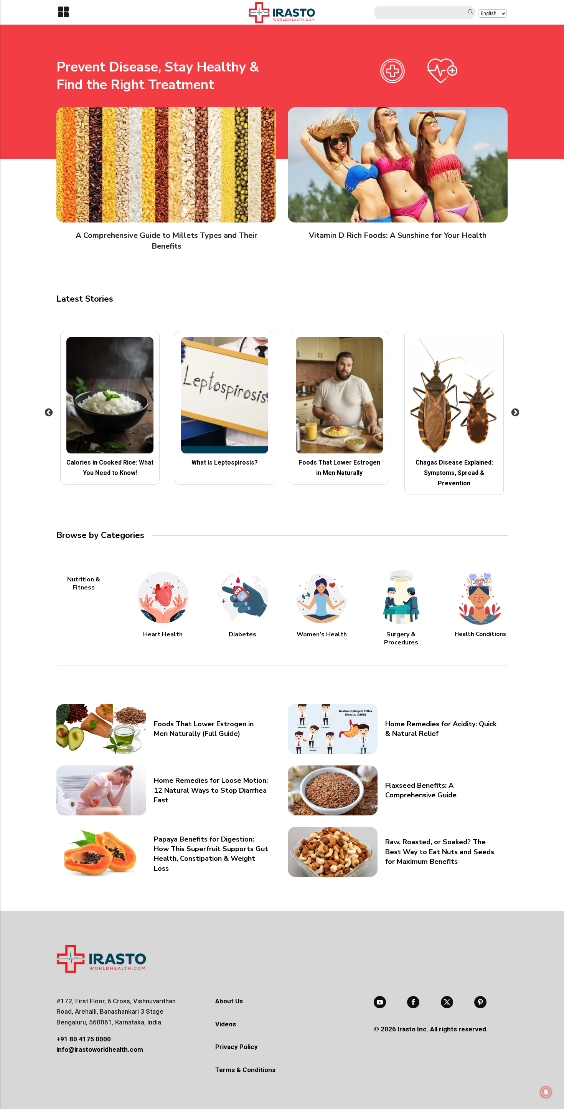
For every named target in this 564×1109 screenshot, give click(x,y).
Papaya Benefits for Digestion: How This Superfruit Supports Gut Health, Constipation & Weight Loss (211, 854)
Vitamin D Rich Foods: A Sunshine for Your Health (397, 235)
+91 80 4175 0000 (83, 1039)
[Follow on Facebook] (413, 1002)
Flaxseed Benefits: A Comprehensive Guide (421, 790)
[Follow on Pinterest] (480, 1002)
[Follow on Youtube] (380, 1002)
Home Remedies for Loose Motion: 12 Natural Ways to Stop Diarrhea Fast (211, 790)
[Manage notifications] (546, 1092)
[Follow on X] (447, 1002)
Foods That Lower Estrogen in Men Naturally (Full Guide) (204, 728)
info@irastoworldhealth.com (99, 1049)
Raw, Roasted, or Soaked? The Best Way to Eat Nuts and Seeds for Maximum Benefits (439, 851)
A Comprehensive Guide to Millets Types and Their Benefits (166, 240)
